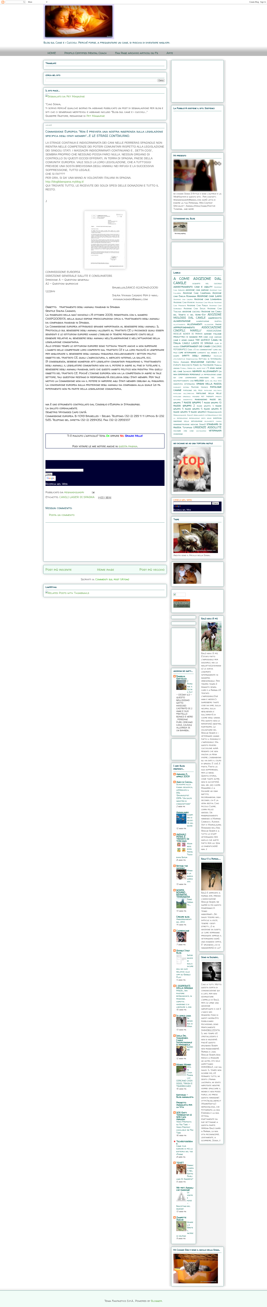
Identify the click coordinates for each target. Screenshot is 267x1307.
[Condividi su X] (104, 497)
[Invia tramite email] (99, 497)
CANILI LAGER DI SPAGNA (77, 497)
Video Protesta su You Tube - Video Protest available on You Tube (184, 1127)
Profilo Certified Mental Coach (85, 53)
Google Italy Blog (183, 951)
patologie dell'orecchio (183, 393)
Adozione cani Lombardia (208, 299)
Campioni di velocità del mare (190, 820)
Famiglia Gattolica (181, 677)
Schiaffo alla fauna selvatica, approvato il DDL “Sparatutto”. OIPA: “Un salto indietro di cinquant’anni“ (184, 794)
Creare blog (182, 916)
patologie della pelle (209, 393)
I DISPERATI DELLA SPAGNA (184, 987)
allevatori (209, 324)
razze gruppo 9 (181, 411)
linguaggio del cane (210, 377)
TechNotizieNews (184, 1142)
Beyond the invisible (182, 867)
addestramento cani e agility (192, 286)
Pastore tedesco (199, 387)
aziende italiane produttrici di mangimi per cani (197, 335)
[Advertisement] (105, 542)
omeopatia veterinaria (184, 383)
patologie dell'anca (213, 390)
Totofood (187, 427)
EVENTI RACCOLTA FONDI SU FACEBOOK (193, 365)
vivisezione (178, 434)
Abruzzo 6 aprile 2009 (183, 775)
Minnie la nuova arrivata (190, 876)
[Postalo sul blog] (102, 497)
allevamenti (194, 324)
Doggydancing (192, 359)
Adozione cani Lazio (209, 296)
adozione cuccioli (191, 311)
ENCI (219, 362)
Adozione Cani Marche (184, 302)
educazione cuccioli (203, 362)
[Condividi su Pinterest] (110, 497)
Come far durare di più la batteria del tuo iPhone (184, 1150)
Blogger (156, 1301)
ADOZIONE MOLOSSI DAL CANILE (197, 316)
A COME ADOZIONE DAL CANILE (197, 280)
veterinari (215, 430)
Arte (169, 53)
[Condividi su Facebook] (107, 497)
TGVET (180, 1162)
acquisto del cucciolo (207, 283)
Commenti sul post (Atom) (112, 579)
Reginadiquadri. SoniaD (183, 415)
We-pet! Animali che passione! (184, 1188)
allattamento (179, 324)
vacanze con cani (183, 430)
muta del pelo (211, 381)
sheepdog (217, 418)
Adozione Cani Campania (197, 292)
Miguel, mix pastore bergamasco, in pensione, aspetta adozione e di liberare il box (184, 999)
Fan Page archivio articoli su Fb (136, 53)
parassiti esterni (181, 387)
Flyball (183, 368)
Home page (105, 569)
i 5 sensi (210, 368)
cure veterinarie (187, 352)
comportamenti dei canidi (195, 346)
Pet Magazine (95, 116)
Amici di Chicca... (184, 781)
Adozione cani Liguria (183, 299)
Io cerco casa (183, 1015)
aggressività (215, 317)
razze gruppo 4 (205, 405)
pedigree (195, 396)
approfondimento (184, 327)
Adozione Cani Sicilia (194, 308)
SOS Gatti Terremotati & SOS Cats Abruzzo (184, 1116)
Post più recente (58, 569)
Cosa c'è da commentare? (200, 349)
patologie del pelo (192, 390)
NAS (220, 381)
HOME (52, 53)
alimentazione (182, 321)
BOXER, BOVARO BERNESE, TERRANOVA (183, 893)
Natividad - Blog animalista (184, 1096)
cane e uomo (180, 339)
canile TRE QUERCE (199, 339)
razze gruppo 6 (194, 408)
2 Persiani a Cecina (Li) (190, 686)
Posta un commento (62, 515)
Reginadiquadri (214, 412)
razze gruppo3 (199, 411)
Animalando (182, 812)
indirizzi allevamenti (205, 371)
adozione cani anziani (197, 289)
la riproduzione (208, 374)
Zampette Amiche (181, 1218)
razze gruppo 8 (213, 408)
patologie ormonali (182, 396)
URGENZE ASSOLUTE (207, 427)
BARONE (190, 1048)
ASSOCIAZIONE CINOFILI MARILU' (197, 328)
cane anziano (215, 336)
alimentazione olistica (209, 321)
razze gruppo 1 (193, 402)
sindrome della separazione (187, 421)
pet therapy (207, 396)
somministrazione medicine (185, 424)
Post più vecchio (152, 569)
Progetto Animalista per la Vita (184, 1105)
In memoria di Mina (190, 1022)
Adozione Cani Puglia (197, 305)
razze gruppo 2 (184, 405)
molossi (199, 380)
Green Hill (191, 368)
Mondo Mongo (183, 1064)
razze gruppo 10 (213, 402)
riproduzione (194, 418)
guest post (201, 368)
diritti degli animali (196, 355)
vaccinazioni (201, 431)
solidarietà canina (213, 421)
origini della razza (209, 383)
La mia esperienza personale (197, 373)
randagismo (201, 399)
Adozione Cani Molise (204, 302)
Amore (218, 324)
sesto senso (206, 418)
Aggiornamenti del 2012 (184, 920)
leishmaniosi (190, 377)
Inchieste (187, 371)
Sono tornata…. (190, 902)
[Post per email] (92, 492)
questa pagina (128, 446)
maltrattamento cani (183, 380)
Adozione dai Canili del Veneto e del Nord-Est (197, 313)
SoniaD (202, 424)
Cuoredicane (182, 930)
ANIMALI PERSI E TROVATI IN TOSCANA (182, 838)
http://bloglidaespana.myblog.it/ (64, 181)
